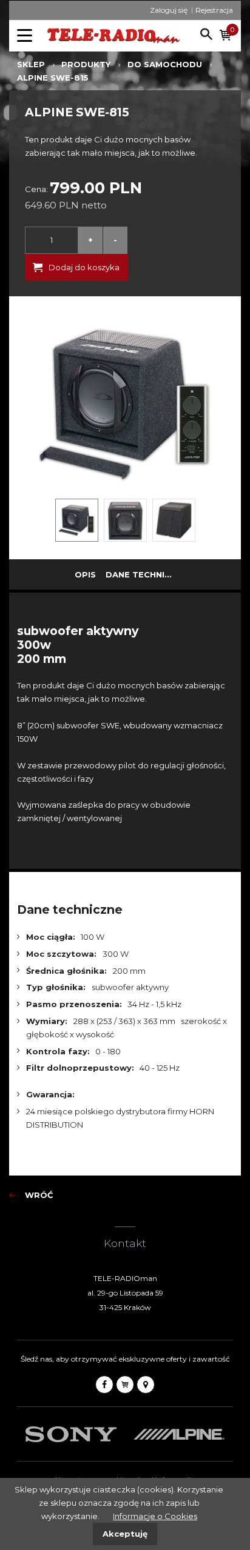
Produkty (85, 64)
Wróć (39, 1195)
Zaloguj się (168, 10)
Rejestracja (214, 10)
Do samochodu (164, 64)
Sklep (31, 64)
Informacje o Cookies (155, 1516)
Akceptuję (125, 1533)
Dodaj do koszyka (84, 267)
